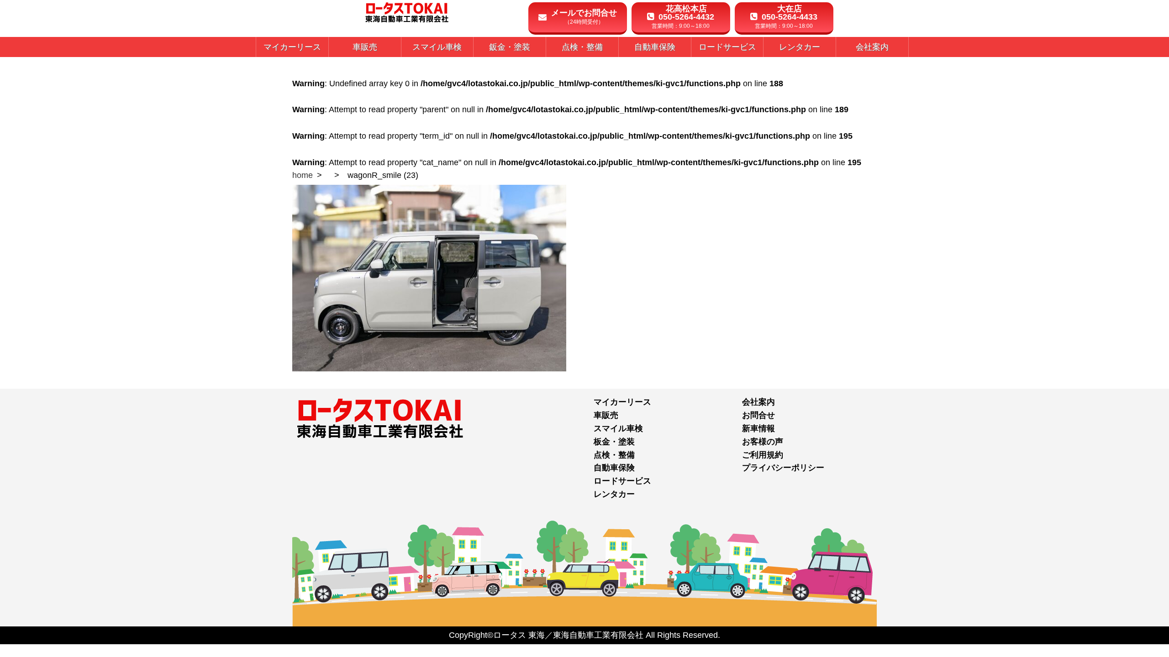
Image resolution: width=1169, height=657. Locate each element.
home (302, 175)
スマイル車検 (618, 428)
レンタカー (614, 494)
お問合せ (758, 415)
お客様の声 (762, 441)
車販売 (606, 415)
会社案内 (758, 402)
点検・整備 (614, 454)
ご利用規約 (762, 454)
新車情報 (758, 428)
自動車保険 (614, 467)
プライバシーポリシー (783, 467)
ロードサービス (622, 480)
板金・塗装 (614, 441)
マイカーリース (622, 402)
